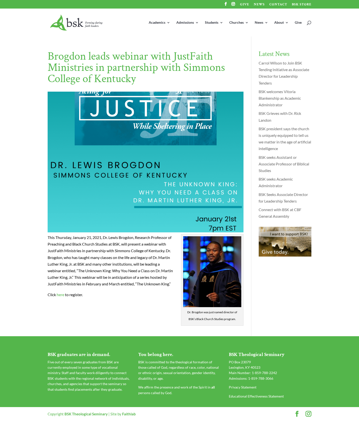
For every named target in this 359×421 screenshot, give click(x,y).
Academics (157, 22)
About (279, 22)
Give (244, 5)
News (259, 5)
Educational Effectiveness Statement (256, 396)
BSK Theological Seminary (86, 414)
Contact (278, 5)
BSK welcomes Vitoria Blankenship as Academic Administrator (280, 98)
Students (211, 22)
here (60, 294)
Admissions (185, 22)
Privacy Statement (242, 387)
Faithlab (129, 414)
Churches (236, 22)
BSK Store (301, 5)
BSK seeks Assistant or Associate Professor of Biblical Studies (284, 164)
